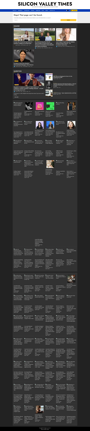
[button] (69, 10)
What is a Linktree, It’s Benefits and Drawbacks (50, 113)
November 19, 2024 (27, 66)
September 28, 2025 (25, 45)
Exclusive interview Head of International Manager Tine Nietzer (23, 64)
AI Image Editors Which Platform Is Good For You (29, 152)
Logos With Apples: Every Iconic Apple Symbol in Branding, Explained (39, 241)
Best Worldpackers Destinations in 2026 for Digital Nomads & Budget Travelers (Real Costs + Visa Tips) (60, 374)
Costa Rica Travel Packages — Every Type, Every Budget (49, 287)
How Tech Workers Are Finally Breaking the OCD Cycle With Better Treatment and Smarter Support (39, 262)
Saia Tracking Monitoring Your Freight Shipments (49, 152)
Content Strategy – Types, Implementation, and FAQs (64, 93)
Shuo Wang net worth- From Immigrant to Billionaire (39, 131)
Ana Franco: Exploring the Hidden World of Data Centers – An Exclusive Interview (65, 43)
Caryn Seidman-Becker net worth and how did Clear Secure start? (50, 131)
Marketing (38, 10)
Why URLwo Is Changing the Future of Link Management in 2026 (62, 77)
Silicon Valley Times (45, 4)
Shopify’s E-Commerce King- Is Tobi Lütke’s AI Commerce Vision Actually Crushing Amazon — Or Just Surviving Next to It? (28, 88)
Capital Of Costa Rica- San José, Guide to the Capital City (39, 287)
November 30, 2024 (69, 46)
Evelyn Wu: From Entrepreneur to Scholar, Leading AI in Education (23, 42)
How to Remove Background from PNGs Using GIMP (71, 261)
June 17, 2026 (26, 91)
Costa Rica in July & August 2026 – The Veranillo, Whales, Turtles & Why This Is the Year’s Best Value (18, 352)
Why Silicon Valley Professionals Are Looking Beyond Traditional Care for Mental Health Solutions (49, 263)
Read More (16, 97)
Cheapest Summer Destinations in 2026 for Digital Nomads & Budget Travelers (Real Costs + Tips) (39, 374)
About (46, 10)
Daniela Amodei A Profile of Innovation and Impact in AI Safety (71, 131)
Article (14, 10)
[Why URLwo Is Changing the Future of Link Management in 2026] (49, 76)
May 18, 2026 (56, 78)
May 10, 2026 (56, 87)
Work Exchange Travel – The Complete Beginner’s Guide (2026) (50, 418)
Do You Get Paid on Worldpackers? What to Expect (61, 287)
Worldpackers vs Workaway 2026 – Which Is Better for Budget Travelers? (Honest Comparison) (71, 397)
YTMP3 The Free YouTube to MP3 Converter (59, 152)
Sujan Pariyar (17, 45)
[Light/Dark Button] (67, 10)
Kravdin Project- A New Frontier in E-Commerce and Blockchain (71, 152)
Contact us (52, 10)
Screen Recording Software (59, 114)
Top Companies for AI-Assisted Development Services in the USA (18, 133)
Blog (43, 10)
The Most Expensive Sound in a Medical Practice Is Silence (18, 114)
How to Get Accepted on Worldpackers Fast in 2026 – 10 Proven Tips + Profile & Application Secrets (61, 397)
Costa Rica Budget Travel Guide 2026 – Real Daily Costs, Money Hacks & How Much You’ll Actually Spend (71, 329)
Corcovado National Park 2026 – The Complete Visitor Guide (29, 327)
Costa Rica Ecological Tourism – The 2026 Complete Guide (39, 327)
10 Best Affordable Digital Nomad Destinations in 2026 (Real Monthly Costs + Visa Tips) (71, 374)
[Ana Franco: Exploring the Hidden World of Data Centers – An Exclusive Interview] (66, 34)
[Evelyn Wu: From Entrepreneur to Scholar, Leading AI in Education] (24, 34)
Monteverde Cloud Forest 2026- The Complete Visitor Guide (71, 307)
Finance (32, 10)
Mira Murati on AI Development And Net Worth (60, 133)
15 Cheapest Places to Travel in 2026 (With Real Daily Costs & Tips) (39, 396)
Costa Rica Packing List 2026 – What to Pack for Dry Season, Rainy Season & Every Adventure (50, 352)
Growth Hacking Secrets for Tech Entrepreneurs (49, 171)
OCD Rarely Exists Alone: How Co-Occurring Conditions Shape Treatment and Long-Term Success (28, 262)
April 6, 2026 (56, 94)
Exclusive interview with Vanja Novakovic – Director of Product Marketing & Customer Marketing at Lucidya (64, 85)
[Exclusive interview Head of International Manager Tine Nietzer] (24, 56)
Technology (26, 10)
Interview (16, 39)
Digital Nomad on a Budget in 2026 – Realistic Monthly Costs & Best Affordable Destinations (28, 397)
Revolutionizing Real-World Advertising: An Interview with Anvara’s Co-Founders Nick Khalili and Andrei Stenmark (44, 44)
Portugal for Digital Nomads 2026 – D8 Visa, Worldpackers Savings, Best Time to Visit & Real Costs (60, 352)
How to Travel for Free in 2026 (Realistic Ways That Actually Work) (60, 418)
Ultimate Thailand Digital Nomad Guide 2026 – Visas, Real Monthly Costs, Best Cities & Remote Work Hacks (50, 329)
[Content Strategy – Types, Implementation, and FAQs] (49, 93)
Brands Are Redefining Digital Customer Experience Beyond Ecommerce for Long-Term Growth (18, 262)
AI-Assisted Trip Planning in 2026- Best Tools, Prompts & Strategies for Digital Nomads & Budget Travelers (50, 375)
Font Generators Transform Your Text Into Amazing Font (39, 152)
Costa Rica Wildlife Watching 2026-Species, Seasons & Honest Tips (18, 327)
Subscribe (75, 10)
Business (20, 10)
